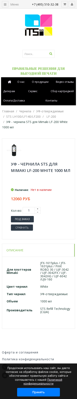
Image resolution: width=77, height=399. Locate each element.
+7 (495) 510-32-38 (45, 4)
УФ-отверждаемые (50, 111)
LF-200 (51, 116)
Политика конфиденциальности (28, 359)
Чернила (25, 111)
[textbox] (38, 54)
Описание (14, 250)
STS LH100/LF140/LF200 (23, 116)
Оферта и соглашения (20, 352)
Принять (38, 392)
